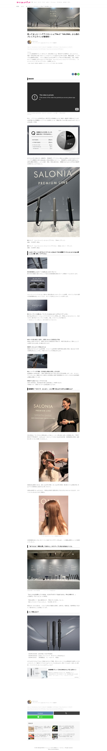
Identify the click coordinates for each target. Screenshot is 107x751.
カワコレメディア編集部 (50, 42)
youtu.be (29, 114)
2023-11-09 (35, 41)
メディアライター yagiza (38, 42)
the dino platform (55, 749)
